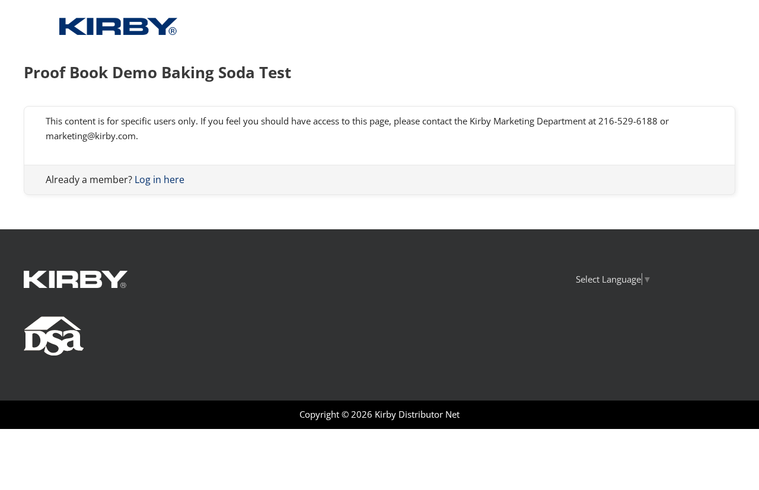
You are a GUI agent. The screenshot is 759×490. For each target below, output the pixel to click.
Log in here (159, 179)
